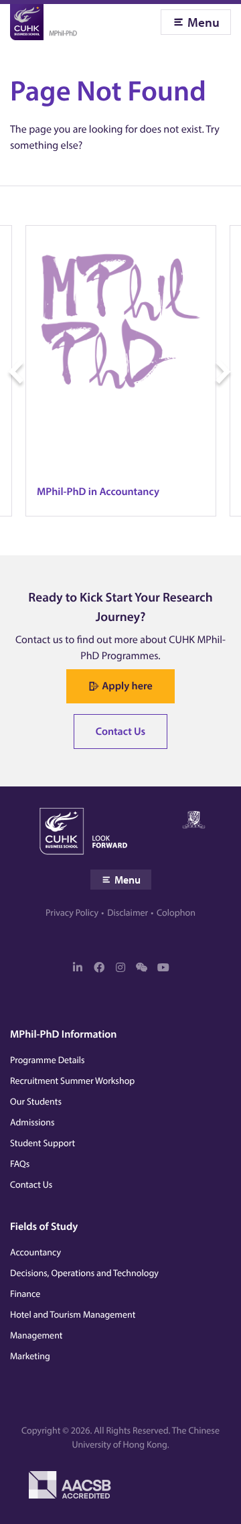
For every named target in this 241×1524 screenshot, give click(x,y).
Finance (25, 1294)
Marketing (30, 1356)
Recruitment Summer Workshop (72, 1081)
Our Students (36, 1101)
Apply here (127, 686)
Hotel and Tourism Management (72, 1314)
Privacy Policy (72, 912)
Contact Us (121, 731)
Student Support (42, 1143)
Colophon (176, 912)
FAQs (19, 1164)
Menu (203, 22)
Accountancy (35, 1252)
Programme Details (47, 1060)
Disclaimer (127, 912)
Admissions (32, 1122)
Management (36, 1335)
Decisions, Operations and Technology (84, 1273)
